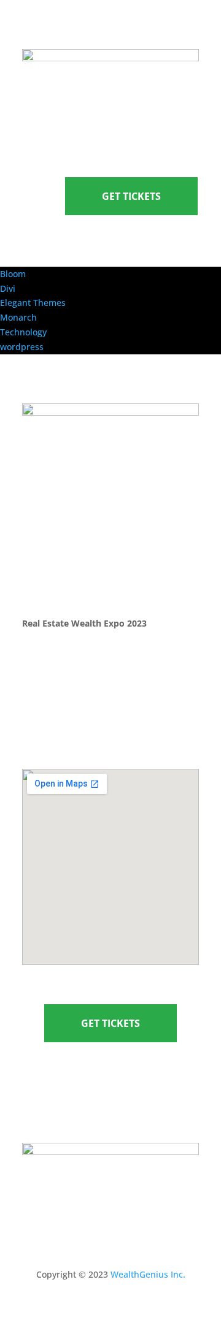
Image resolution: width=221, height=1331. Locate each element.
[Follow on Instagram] (110, 1091)
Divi (7, 288)
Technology (23, 332)
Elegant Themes (33, 302)
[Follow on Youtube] (135, 1091)
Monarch (18, 317)
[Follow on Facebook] (86, 1091)
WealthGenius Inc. (147, 1274)
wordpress (22, 347)
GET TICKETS (131, 196)
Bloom (13, 274)
